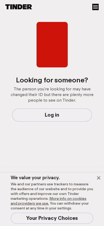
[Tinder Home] (16, 7)
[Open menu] (95, 7)
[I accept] (98, 178)
